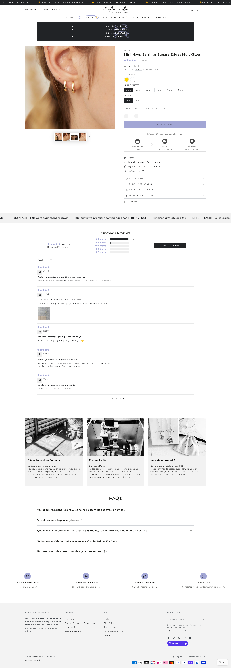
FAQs (106, 619)
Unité (129, 101)
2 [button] (112, 398)
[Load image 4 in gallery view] (82, 137)
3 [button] (116, 398)
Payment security (73, 631)
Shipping (138, 69)
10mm (181, 90)
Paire (139, 101)
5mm (129, 90)
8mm (159, 90)
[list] (115, 580)
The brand (69, 619)
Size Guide (109, 623)
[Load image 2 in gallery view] (66, 137)
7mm (149, 90)
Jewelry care (110, 627)
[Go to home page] (115, 9)
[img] (43, 267)
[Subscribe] (204, 619)
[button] (192, 9)
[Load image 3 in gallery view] (74, 137)
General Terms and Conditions (80, 623)
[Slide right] (89, 137)
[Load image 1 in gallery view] (58, 137)
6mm (139, 90)
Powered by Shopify (33, 660)
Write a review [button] (170, 245)
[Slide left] (51, 137)
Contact (108, 635)
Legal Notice (71, 627)
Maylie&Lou (36, 656)
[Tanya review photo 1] (43, 313)
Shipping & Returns (113, 631)
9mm (170, 90)
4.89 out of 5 (68, 244)
